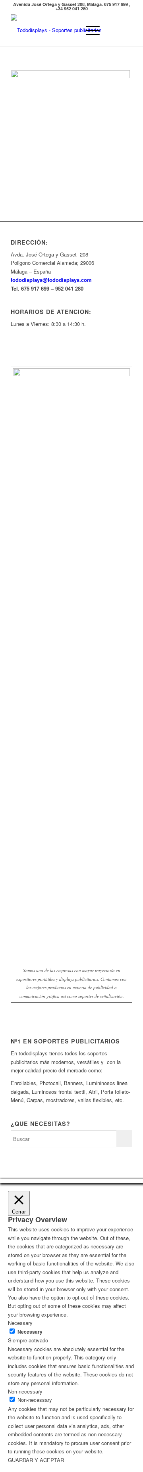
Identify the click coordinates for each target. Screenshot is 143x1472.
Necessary (30, 1331)
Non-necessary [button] (25, 1391)
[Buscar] (70, 30)
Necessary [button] (20, 1323)
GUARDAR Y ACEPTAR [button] (36, 1460)
